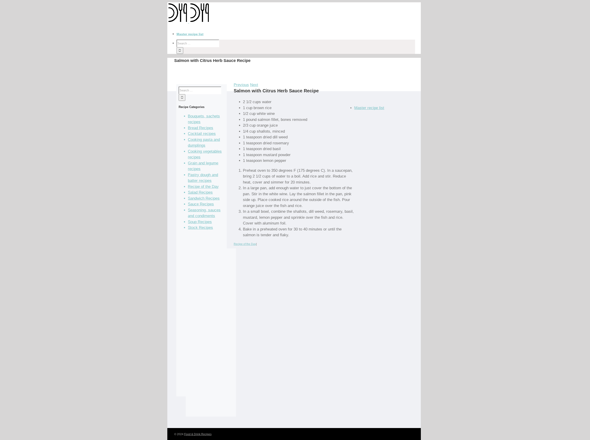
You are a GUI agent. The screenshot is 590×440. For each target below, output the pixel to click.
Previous (241, 85)
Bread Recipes (200, 128)
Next (254, 85)
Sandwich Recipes (204, 198)
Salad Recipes (200, 192)
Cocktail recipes (202, 133)
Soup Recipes (200, 222)
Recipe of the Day (245, 244)
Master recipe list (369, 108)
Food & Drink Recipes (198, 434)
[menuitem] (299, 34)
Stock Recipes (200, 227)
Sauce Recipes (201, 204)
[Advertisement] (211, 335)
